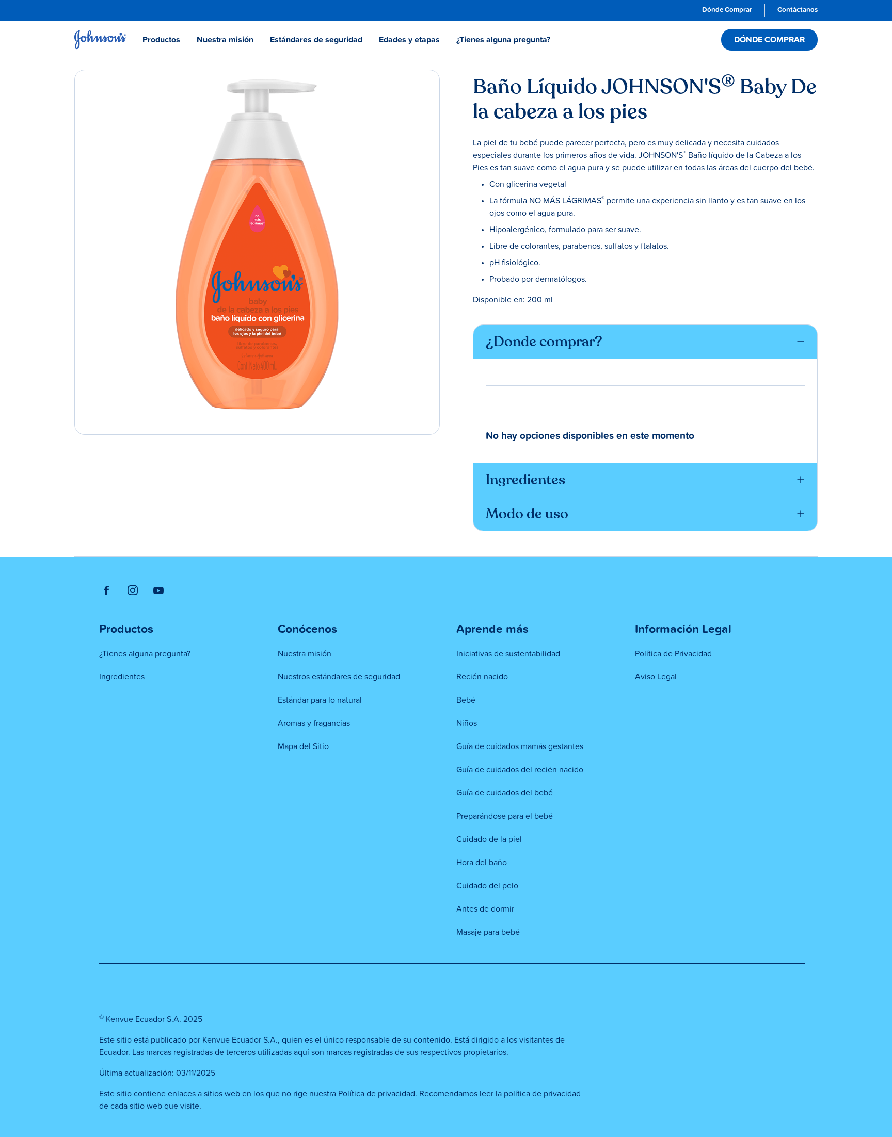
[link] (727, 10)
